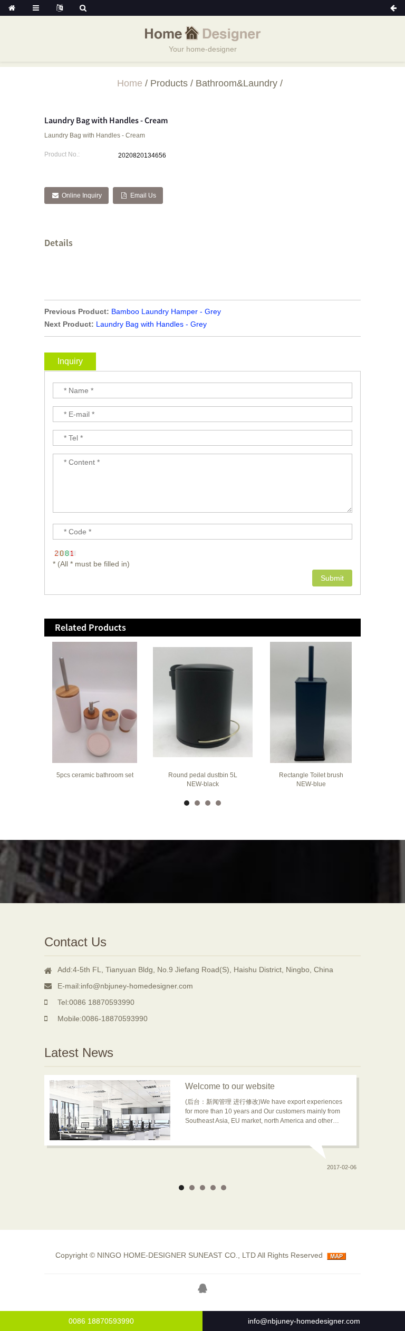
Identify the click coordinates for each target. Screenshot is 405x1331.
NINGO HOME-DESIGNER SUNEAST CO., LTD (176, 1255)
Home (129, 83)
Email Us (143, 195)
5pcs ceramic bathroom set (94, 775)
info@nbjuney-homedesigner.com (304, 1321)
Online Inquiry (82, 195)
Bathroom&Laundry (236, 83)
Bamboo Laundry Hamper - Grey (166, 311)
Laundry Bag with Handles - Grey (151, 324)
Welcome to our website (230, 1086)
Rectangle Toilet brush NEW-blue (311, 779)
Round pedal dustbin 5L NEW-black (202, 779)
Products (169, 83)
